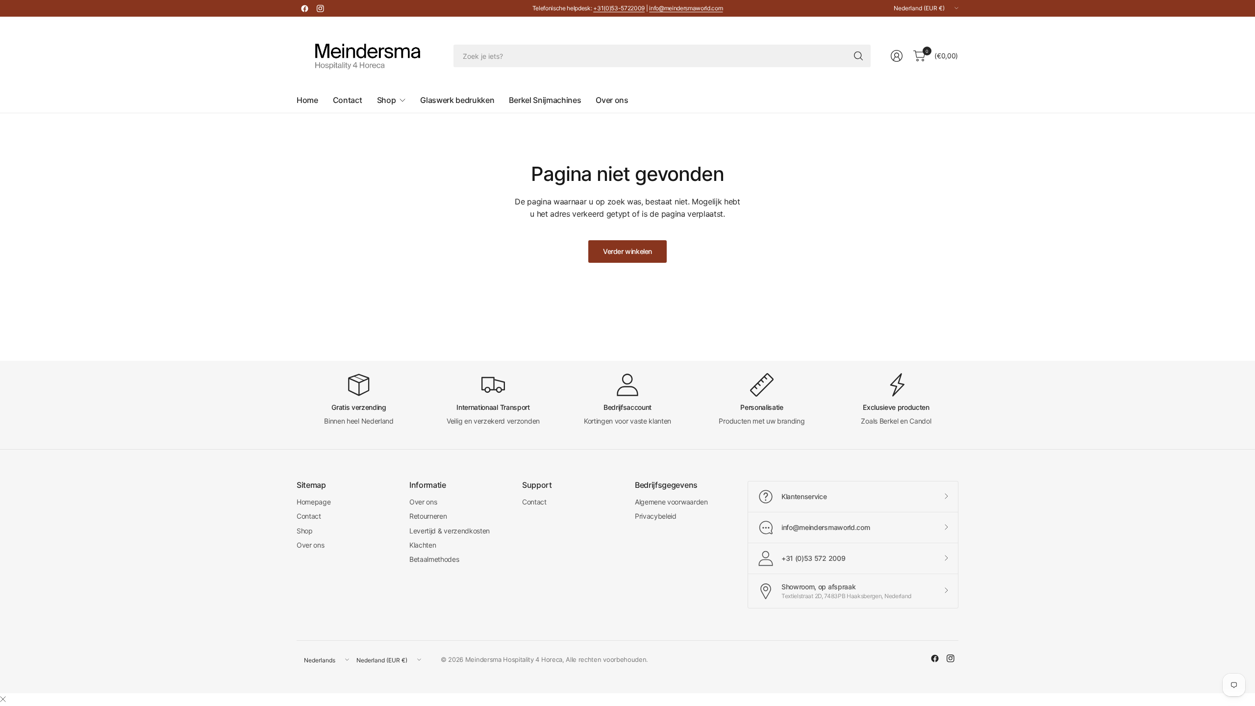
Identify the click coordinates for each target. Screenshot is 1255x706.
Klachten (422, 545)
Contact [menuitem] (347, 100)
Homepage (313, 502)
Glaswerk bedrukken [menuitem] (457, 100)
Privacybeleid (656, 516)
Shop (305, 531)
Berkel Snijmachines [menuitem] (545, 100)
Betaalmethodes (434, 559)
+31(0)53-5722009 (619, 8)
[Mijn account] (896, 56)
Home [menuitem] (307, 100)
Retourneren (428, 516)
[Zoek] (858, 56)
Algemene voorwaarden (671, 502)
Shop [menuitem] (386, 100)
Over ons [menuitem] (612, 100)
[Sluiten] (3, 699)
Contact (309, 516)
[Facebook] (304, 8)
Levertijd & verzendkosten (449, 531)
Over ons (310, 545)
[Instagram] (320, 8)
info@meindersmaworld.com (686, 8)
